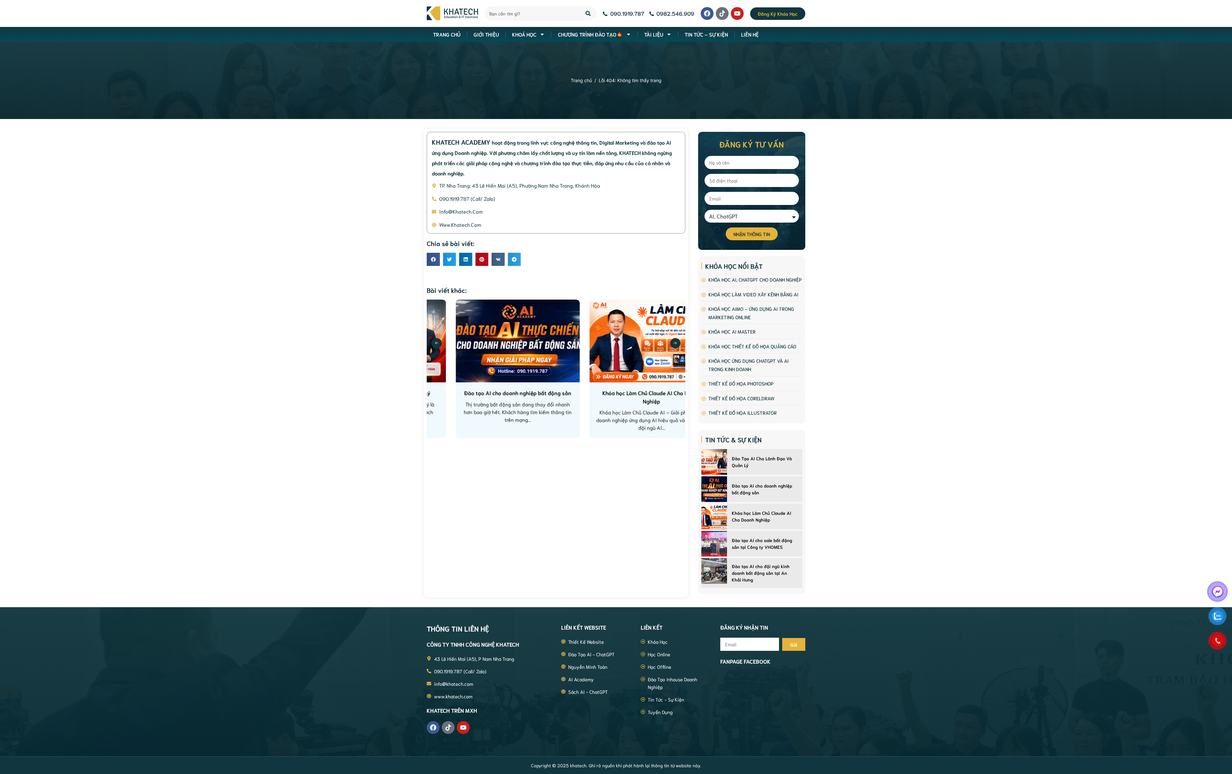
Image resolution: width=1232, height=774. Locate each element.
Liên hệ (750, 34)
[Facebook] (707, 13)
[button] (433, 259)
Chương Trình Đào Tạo (587, 34)
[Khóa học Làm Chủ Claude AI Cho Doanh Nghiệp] (714, 516)
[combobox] (531, 13)
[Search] (588, 13)
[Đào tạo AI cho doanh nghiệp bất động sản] (714, 489)
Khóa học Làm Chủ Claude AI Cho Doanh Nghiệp (761, 516)
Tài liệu (653, 34)
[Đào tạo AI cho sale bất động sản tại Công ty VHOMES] (714, 544)
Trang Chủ (446, 34)
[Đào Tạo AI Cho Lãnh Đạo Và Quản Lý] (714, 462)
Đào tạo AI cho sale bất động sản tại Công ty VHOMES (762, 543)
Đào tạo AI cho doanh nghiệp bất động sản (762, 489)
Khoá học (524, 34)
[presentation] (437, 343)
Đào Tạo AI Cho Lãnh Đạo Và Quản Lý (762, 461)
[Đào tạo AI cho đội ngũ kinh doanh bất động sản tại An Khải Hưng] (714, 571)
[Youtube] (737, 13)
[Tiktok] (722, 13)
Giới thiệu (486, 34)
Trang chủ (581, 80)
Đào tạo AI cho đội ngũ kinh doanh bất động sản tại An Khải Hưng (761, 573)
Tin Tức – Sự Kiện (706, 34)
